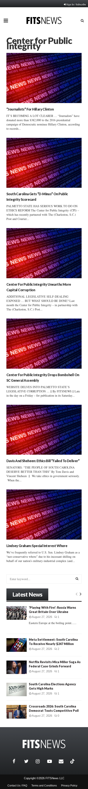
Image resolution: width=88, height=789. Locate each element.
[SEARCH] (77, 578)
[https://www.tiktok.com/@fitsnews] (72, 761)
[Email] (63, 761)
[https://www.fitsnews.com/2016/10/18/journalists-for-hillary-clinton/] (44, 78)
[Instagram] (40, 761)
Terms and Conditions (44, 785)
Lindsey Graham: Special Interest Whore (36, 546)
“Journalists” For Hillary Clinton (30, 109)
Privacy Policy (69, 785)
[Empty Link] (76, 594)
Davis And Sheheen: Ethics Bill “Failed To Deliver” (42, 461)
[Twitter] (29, 761)
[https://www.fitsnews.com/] (44, 744)
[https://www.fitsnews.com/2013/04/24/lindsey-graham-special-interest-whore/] (44, 514)
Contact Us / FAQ (17, 785)
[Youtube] (52, 761)
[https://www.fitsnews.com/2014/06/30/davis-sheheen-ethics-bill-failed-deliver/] (44, 430)
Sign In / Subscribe (76, 4)
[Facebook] (17, 761)
